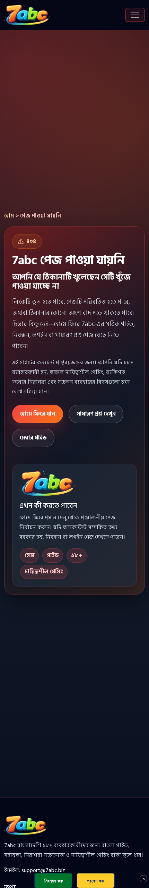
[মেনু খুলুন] (135, 15)
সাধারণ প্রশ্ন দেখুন (96, 413)
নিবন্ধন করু (53, 880)
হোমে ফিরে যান (37, 413)
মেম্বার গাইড (33, 437)
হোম (9, 215)
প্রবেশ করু (95, 880)
